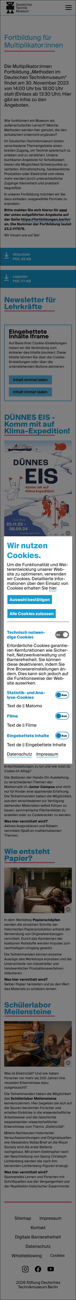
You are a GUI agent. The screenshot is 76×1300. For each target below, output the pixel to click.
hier (52, 588)
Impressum (47, 754)
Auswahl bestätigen (30, 599)
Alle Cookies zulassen (32, 613)
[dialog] (38, 650)
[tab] (31, 634)
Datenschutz (19, 754)
